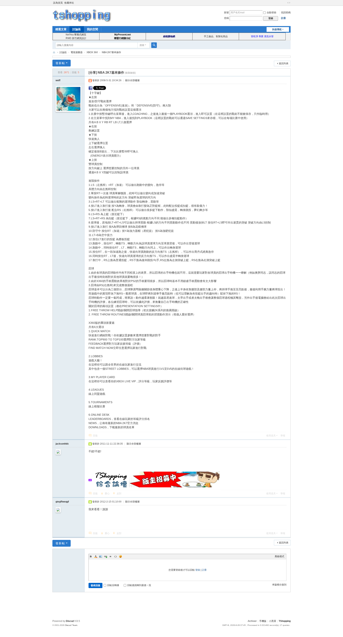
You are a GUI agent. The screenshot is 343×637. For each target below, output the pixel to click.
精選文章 (60, 29)
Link (106, 556)
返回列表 (283, 63)
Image (101, 556)
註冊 (283, 18)
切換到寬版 (289, 3)
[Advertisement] (171, 605)
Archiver (252, 621)
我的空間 (92, 29)
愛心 (107, 493)
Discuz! (70, 621)
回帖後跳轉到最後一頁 (139, 585)
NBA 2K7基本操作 (111, 52)
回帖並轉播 (113, 585)
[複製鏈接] (130, 72)
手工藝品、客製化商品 (216, 36)
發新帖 (60, 63)
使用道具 (271, 435)
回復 (95, 435)
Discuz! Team (71, 625)
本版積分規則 (279, 584)
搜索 (142, 45)
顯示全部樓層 (132, 80)
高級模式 (279, 556)
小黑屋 (272, 621)
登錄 (197, 570)
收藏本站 (69, 2)
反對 (119, 493)
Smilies (120, 556)
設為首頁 (58, 2)
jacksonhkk (62, 443)
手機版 (262, 621)
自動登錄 (271, 12)
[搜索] (154, 45)
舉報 (282, 435)
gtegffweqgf (62, 501)
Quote (111, 556)
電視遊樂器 (77, 52)
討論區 (76, 29)
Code (116, 556)
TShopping (54, 52)
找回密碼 (286, 12)
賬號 (226, 12)
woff (58, 80)
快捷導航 (277, 29)
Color (96, 556)
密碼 (226, 18)
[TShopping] (82, 15)
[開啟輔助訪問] (285, 3)
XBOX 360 (92, 52)
